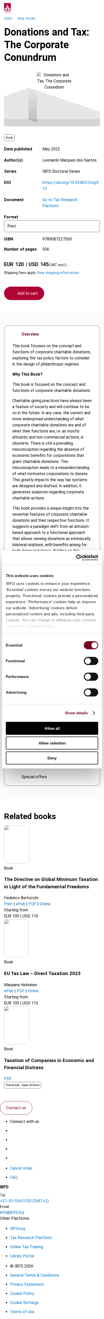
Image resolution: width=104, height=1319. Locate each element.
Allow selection (52, 743)
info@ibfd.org (12, 1212)
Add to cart (27, 293)
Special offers (34, 776)
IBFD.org (17, 1228)
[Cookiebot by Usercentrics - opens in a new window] (76, 557)
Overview (30, 334)
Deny (52, 758)
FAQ (13, 1177)
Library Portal (22, 1256)
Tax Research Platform (30, 1237)
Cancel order (21, 1168)
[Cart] (85, 8)
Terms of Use (22, 1311)
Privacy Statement (27, 1284)
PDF (32, 903)
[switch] (91, 661)
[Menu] (95, 8)
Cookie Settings (24, 1302)
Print (8, 903)
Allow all (52, 728)
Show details (76, 713)
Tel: (3, 1195)
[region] (52, 520)
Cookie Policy (41, 626)
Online (45, 903)
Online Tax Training (26, 1246)
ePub (20, 903)
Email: (5, 1207)
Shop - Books (26, 18)
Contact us (16, 1107)
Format (11, 217)
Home (8, 18)
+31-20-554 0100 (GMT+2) (24, 1201)
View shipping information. (58, 273)
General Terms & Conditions (34, 1275)
